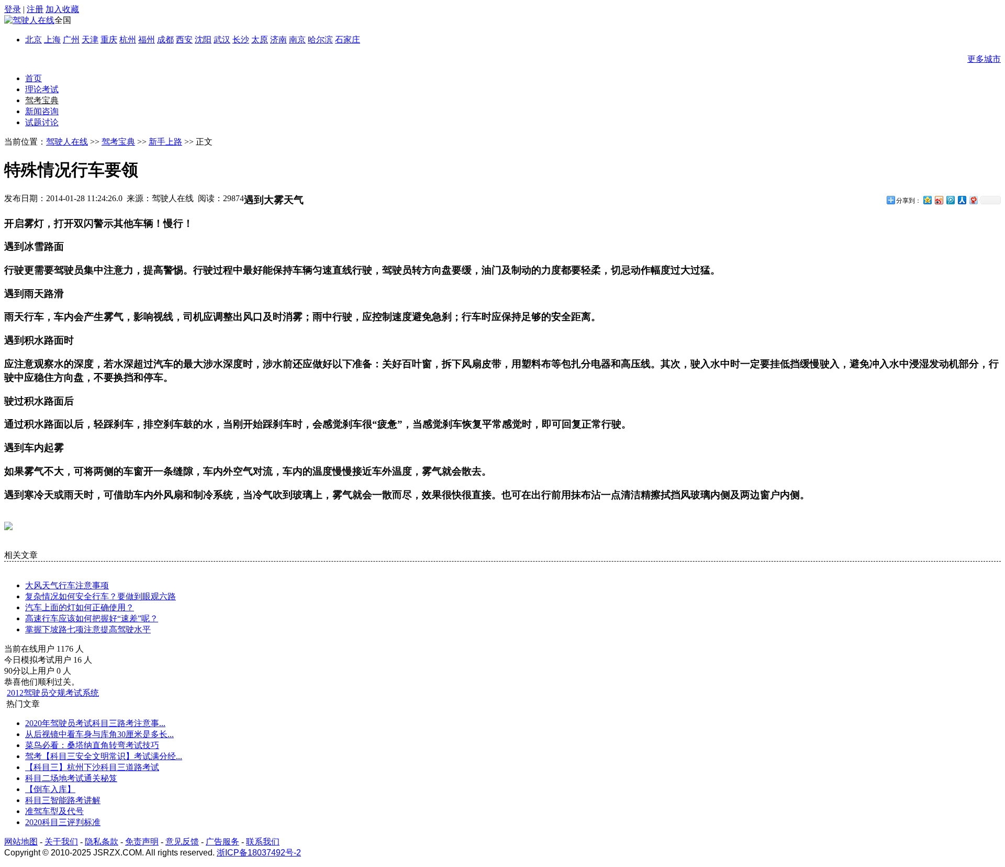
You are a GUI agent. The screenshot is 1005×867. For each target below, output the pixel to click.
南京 (297, 39)
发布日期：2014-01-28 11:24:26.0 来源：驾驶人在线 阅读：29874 (124, 198)
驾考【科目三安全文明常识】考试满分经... (103, 756)
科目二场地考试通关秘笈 (71, 778)
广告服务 (222, 841)
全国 (62, 20)
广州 (71, 39)
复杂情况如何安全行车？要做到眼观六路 (100, 596)
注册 (35, 9)
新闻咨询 (42, 111)
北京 (33, 39)
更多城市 (984, 58)
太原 (259, 39)
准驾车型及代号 (54, 811)
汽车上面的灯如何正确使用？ (79, 607)
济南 (278, 39)
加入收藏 (62, 9)
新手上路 (165, 141)
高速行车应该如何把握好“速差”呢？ (91, 618)
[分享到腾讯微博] (950, 199)
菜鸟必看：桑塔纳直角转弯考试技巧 (92, 745)
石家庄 (347, 39)
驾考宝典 (42, 100)
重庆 (108, 39)
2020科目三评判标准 (62, 822)
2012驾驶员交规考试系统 (53, 692)
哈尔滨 (320, 39)
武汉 (222, 39)
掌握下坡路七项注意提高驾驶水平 (88, 629)
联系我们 (263, 841)
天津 (90, 39)
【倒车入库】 (50, 789)
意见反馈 (182, 841)
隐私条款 (101, 841)
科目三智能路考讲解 (62, 800)
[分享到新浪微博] (938, 199)
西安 (184, 39)
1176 (65, 648)
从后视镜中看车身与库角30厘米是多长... (99, 734)
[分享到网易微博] (973, 199)
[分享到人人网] (961, 199)
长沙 (240, 39)
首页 (33, 78)
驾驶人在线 (67, 141)
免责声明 (142, 841)
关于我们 (61, 841)
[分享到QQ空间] (927, 199)
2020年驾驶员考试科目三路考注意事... (95, 723)
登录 (12, 9)
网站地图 (21, 841)
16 (77, 659)
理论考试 (42, 89)
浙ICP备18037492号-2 (259, 852)
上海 (52, 39)
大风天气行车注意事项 (67, 585)
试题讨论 (42, 122)
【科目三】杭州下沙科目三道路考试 (92, 767)
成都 (165, 39)
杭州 (127, 39)
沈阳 (203, 39)
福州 (146, 39)
